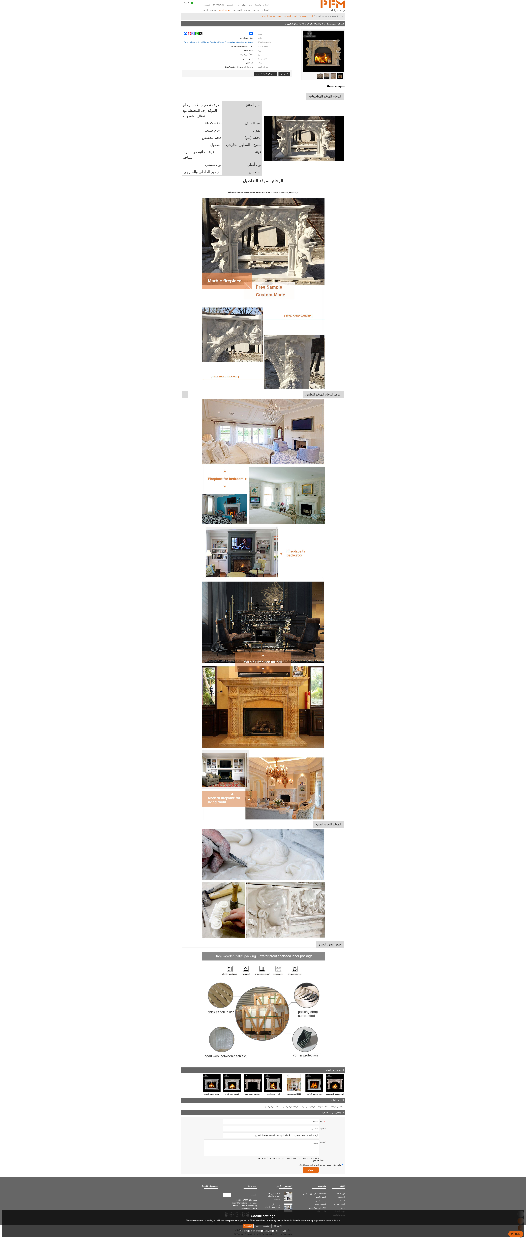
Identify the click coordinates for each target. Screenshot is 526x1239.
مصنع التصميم (320, 1201)
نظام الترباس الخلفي (317, 1208)
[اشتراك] (227, 1195)
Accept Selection (263, 1226)
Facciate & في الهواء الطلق (314, 1193)
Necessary (279, 1231)
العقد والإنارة (321, 1197)
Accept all (248, 1226)
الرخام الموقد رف (308, 1106)
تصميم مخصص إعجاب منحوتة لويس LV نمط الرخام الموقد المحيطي (212, 1094)
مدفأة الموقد (323, 1106)
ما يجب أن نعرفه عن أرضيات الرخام (272, 1206)
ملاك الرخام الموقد (271, 1106)
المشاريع (207, 5)
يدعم (343, 1208)
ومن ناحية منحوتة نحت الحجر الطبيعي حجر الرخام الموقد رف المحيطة (252, 1094)
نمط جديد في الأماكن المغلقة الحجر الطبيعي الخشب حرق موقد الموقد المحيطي (314, 1094)
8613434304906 (240, 1205)
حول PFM (341, 1193)
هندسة (247, 10)
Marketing (244, 1231)
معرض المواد (224, 10)
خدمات (256, 10)
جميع (334, 16)
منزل (341, 16)
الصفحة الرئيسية (262, 5)
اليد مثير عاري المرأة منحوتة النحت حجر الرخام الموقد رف (232, 1094)
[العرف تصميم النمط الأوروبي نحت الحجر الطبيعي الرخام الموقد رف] (273, 1083)
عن (238, 5)
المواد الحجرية (339, 1204)
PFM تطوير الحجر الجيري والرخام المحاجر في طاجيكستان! (273, 1195)
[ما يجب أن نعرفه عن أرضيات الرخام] (288, 1208)
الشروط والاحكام (306, 1165)
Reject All (278, 1226)
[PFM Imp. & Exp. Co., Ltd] (333, 4)
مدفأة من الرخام (322, 16)
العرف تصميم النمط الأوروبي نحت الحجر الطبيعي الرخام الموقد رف (273, 1094)
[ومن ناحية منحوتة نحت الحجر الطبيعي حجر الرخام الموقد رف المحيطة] (253, 1083)
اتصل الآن (284, 74)
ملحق (315, 1161)
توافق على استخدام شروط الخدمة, (320, 1165)
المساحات (237, 10)
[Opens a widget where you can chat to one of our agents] (515, 1234)
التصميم (230, 5)
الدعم (205, 10)
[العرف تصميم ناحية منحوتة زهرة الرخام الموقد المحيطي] (335, 1083)
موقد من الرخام (337, 1106)
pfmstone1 (246, 1208)
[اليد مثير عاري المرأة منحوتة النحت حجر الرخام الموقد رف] (232, 1083)
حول (244, 5)
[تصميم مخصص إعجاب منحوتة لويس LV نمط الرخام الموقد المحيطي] (212, 1083)
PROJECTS (218, 5)
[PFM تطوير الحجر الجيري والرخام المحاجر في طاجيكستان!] (288, 1196)
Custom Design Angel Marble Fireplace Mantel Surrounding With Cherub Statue (218, 42)
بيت (250, 5)
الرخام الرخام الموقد (290, 1106)
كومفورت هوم (320, 1204)
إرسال (310, 1170)
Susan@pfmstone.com (241, 1203)
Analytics (268, 1231)
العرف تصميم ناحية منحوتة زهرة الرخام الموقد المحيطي (335, 1094)
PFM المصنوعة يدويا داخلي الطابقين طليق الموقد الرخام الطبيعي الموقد (293, 1094)
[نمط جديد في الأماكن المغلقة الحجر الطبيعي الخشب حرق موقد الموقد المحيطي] (314, 1083)
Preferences (256, 1231)
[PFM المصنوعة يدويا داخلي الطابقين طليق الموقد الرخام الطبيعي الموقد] (294, 1083)
